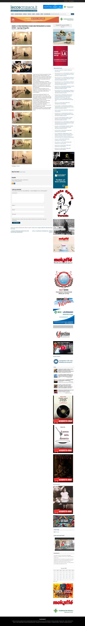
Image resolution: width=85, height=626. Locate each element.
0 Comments (24, 29)
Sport (42, 14)
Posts (67, 1)
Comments (72, 1)
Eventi (33, 14)
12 (66, 574)
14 (72, 574)
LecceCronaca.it (42, 619)
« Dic (54, 581)
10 (60, 574)
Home (12, 14)
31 (60, 579)
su (57, 70)
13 (69, 574)
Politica (29, 14)
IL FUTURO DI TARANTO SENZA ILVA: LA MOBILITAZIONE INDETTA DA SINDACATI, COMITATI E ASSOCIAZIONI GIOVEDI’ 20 (65, 375)
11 (63, 574)
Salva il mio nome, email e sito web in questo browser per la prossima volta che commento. (29, 220)
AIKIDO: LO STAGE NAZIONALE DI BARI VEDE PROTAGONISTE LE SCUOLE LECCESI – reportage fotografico (31, 27)
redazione (13, 29)
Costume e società (18, 14)
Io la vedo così (47, 14)
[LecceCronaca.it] (24, 11)
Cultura (37, 14)
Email (13, 209)
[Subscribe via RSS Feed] (12, 183)
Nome (13, 205)
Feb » (56, 581)
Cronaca (24, 14)
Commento (15, 193)
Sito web (14, 214)
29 (54, 579)
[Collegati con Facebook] (14, 183)
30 (57, 579)
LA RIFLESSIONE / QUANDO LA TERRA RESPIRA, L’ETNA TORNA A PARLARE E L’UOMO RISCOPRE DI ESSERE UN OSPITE (64, 74)
